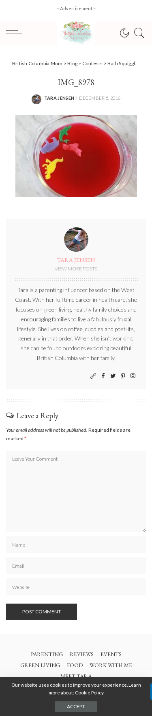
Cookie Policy (89, 692)
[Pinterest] (123, 376)
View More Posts (76, 269)
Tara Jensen (59, 98)
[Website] (93, 376)
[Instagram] (133, 376)
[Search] (137, 33)
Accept (76, 706)
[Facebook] (103, 376)
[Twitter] (113, 376)
